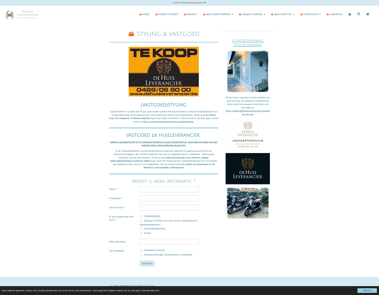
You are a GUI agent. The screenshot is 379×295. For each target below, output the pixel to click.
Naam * (113, 189)
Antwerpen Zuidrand (154, 250)
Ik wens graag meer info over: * (121, 218)
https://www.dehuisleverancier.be (168, 145)
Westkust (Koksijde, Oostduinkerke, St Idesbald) (168, 254)
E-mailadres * (116, 198)
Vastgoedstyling (152, 216)
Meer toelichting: (117, 241)
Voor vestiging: (116, 250)
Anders (147, 233)
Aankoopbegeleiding (154, 228)
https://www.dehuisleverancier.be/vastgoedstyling (168, 121)
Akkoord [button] (367, 290)
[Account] (349, 14)
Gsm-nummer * (117, 207)
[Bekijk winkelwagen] (367, 14)
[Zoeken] (358, 14)
